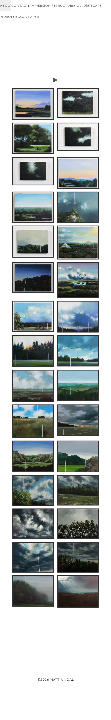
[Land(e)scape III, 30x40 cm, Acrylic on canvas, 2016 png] (78, 591)
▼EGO (17, 17)
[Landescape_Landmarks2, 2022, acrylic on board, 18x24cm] (78, 456)
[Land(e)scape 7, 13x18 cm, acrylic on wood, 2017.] (33, 557)
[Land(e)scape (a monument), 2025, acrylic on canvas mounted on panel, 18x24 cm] (33, 138)
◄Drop (6, 17)
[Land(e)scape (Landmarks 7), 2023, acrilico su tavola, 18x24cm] (33, 386)
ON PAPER (30, 17)
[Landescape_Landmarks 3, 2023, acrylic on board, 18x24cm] (33, 456)
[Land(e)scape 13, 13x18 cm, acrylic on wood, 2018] (33, 490)
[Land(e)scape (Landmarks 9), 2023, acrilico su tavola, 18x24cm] (33, 351)
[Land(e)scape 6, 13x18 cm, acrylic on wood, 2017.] (78, 557)
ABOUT (6, 6)
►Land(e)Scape (87, 6)
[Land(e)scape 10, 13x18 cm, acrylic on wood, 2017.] (33, 523)
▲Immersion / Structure (50, 6)
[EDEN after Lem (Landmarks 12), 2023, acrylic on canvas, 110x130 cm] (78, 280)
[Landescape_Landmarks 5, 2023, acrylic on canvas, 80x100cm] (33, 421)
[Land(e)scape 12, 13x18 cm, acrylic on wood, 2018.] (78, 490)
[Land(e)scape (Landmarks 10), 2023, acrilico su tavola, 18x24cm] (78, 317)
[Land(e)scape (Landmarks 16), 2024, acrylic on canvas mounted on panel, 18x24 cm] (78, 207)
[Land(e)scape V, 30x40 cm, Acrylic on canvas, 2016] (33, 591)
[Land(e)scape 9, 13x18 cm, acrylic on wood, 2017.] (78, 523)
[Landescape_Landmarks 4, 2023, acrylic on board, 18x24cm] (78, 420)
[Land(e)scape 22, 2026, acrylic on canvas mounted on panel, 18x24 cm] (33, 104)
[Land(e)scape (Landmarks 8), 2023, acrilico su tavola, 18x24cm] (78, 350)
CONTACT (19, 6)
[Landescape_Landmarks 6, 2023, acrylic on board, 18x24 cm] (78, 385)
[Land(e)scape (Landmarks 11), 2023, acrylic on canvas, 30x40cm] (33, 316)
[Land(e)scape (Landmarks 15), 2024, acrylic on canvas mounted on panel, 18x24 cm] (33, 242)
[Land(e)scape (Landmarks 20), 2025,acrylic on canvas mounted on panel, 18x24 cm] (78, 173)
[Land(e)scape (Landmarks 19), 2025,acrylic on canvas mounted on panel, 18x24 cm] (33, 207)
